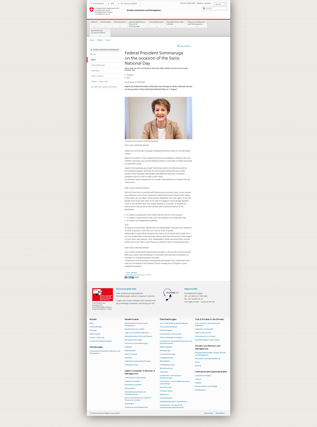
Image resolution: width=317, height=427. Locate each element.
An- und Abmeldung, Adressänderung (174, 323)
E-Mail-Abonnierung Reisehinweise (138, 361)
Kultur (197, 362)
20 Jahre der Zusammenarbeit (101, 341)
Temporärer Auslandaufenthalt (136, 407)
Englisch (130, 75)
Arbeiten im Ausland (132, 381)
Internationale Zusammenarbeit (98, 32)
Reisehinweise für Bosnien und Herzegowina (136, 324)
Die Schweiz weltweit (129, 3)
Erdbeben (128, 347)
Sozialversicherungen (168, 354)
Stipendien (164, 372)
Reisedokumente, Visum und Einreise (138, 336)
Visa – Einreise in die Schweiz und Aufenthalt (207, 324)
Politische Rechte (166, 330)
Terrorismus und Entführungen (136, 343)
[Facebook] (126, 277)
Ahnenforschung (166, 368)
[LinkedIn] (130, 277)
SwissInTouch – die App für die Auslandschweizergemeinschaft (172, 406)
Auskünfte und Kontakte (204, 329)
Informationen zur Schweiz (205, 336)
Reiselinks (128, 358)
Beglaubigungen (166, 347)
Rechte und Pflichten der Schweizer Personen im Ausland (138, 399)
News (92, 323)
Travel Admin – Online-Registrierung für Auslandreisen (175, 383)
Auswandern (129, 404)
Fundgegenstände (166, 358)
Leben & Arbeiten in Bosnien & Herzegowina (137, 24)
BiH (128, 78)
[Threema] (133, 277)
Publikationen (200, 390)
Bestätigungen (165, 350)
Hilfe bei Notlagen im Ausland (171, 337)
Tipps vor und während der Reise (137, 333)
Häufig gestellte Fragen (133, 340)
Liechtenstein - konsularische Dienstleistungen (170, 377)
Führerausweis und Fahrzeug (170, 334)
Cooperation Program (203, 376)
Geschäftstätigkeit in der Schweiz (207, 340)
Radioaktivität (130, 350)
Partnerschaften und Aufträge (206, 386)
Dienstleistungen (157, 22)
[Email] (137, 277)
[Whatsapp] (135, 277)
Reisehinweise (120, 22)
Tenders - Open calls (97, 337)
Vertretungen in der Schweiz (135, 378)
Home (92, 40)
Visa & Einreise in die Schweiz (175, 23)
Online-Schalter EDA (126, 289)
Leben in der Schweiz (203, 333)
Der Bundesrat (98, 3)
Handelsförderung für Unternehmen (173, 401)
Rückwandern (130, 388)
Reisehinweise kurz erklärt (134, 329)
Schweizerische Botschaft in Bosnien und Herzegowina (105, 352)
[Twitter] (128, 277)
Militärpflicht (165, 361)
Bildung (198, 366)
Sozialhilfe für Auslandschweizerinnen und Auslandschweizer (176, 342)
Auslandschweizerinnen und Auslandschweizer (135, 393)
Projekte (198, 383)
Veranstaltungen (96, 327)
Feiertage (93, 330)
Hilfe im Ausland (131, 354)
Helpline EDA (190, 289)
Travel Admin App (131, 365)
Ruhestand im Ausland (133, 385)
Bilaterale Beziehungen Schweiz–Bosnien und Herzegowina (210, 354)
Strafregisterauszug (167, 365)
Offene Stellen (95, 334)
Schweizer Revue (166, 391)
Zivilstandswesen (166, 398)
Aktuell (94, 22)
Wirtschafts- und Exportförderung (207, 359)
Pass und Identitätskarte (169, 327)
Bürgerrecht (164, 394)
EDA (112, 3)
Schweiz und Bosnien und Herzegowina (196, 23)
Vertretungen (105, 22)
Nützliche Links (165, 387)
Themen (198, 379)
